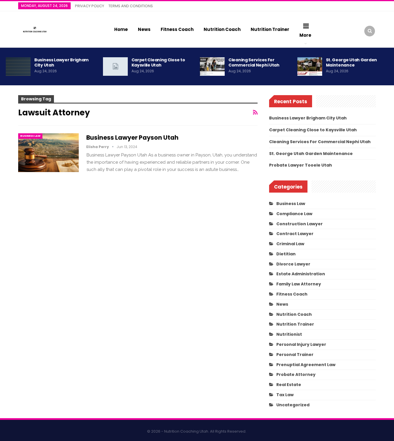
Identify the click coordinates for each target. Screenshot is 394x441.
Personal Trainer (295, 354)
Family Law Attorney (298, 284)
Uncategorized (292, 405)
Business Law (30, 136)
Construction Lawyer (299, 224)
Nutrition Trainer (270, 29)
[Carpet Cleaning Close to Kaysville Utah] (115, 66)
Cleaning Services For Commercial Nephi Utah (253, 62)
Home (121, 29)
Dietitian (286, 254)
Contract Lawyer (295, 234)
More (305, 35)
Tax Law (285, 395)
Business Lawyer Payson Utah (132, 137)
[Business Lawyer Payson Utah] (48, 152)
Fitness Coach (177, 29)
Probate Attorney (296, 374)
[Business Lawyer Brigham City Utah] (18, 66)
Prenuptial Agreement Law (305, 365)
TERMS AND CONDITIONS (130, 6)
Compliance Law (294, 214)
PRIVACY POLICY (89, 6)
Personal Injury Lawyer (301, 344)
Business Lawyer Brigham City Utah (61, 62)
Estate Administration (300, 274)
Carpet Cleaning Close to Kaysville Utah (158, 62)
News (144, 29)
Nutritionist (289, 334)
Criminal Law (290, 244)
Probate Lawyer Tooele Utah (300, 165)
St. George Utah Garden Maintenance (351, 62)
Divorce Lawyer (293, 264)
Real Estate (288, 385)
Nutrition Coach (222, 29)
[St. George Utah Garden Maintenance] (309, 66)
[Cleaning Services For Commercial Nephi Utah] (212, 66)
